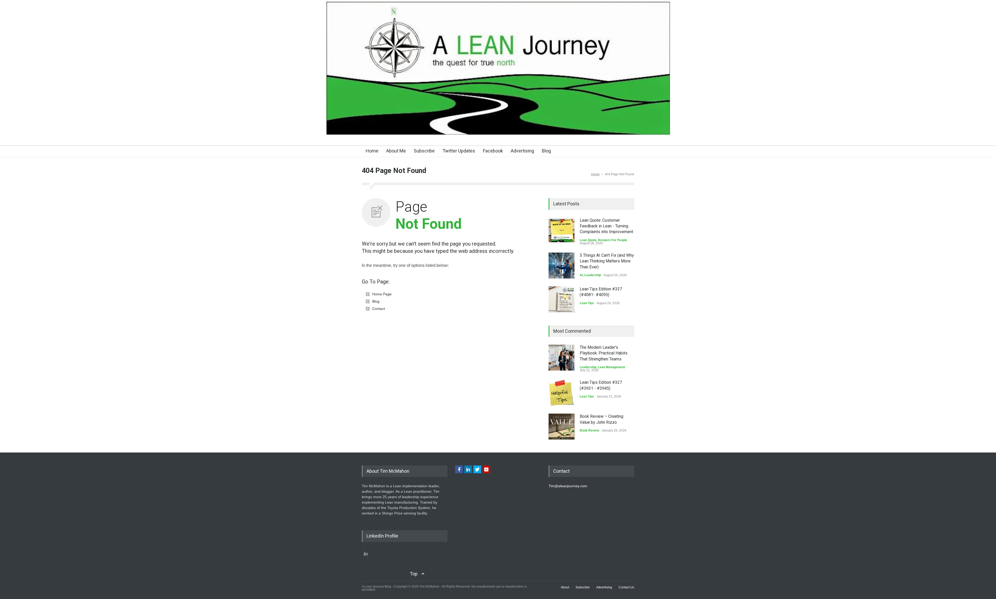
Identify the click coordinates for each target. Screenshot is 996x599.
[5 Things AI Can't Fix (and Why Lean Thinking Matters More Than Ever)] (562, 265)
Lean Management (611, 367)
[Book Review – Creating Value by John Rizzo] (562, 427)
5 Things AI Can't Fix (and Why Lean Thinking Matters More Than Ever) (607, 261)
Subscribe (424, 151)
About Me (396, 151)
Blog (546, 151)
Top (414, 573)
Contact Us (626, 587)
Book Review (589, 430)
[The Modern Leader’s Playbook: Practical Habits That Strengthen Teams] (562, 358)
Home (372, 151)
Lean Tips (587, 303)
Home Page (382, 294)
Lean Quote (588, 240)
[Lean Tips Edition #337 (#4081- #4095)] (562, 299)
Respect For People (612, 240)
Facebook (493, 151)
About (565, 587)
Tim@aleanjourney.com (568, 486)
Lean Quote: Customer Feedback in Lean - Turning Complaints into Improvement (606, 226)
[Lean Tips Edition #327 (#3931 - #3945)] (562, 393)
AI (581, 275)
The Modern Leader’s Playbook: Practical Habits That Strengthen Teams (603, 353)
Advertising (522, 151)
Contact (378, 309)
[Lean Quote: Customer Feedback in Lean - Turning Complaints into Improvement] (562, 230)
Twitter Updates (458, 151)
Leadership (592, 275)
